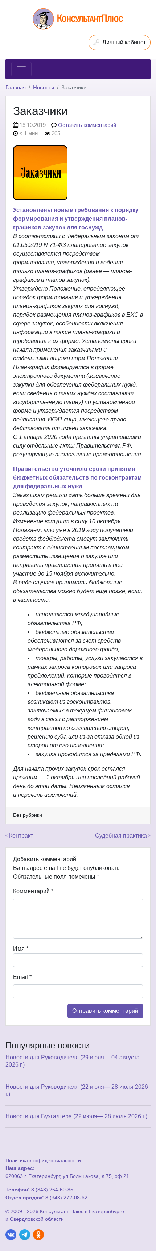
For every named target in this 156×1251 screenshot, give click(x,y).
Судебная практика (121, 835)
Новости (43, 87)
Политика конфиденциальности (43, 1160)
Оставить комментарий (87, 125)
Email (22, 977)
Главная (15, 87)
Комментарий (33, 891)
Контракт (20, 835)
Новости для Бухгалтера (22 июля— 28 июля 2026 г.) (76, 1116)
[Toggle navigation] (21, 69)
